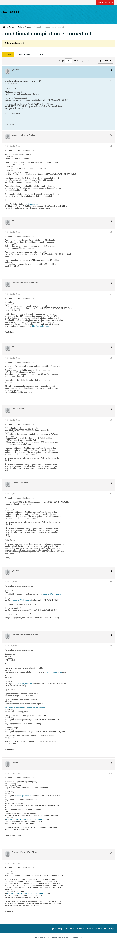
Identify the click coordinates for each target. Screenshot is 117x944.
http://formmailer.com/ (40, 326)
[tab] (8, 54)
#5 (111, 358)
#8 (111, 582)
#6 (111, 420)
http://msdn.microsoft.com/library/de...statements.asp (25, 708)
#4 (111, 294)
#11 (110, 863)
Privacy (80, 928)
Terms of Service (94, 928)
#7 (111, 494)
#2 (111, 146)
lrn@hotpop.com (32, 204)
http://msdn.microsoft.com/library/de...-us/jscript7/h (25, 820)
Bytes (53, 928)
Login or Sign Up (103, 2)
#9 (111, 646)
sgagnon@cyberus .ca (52, 594)
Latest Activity (24, 54)
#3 (111, 232)
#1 (111, 81)
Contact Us (70, 928)
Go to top (109, 928)
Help (60, 928)
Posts (8, 54)
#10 (110, 773)
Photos (40, 54)
